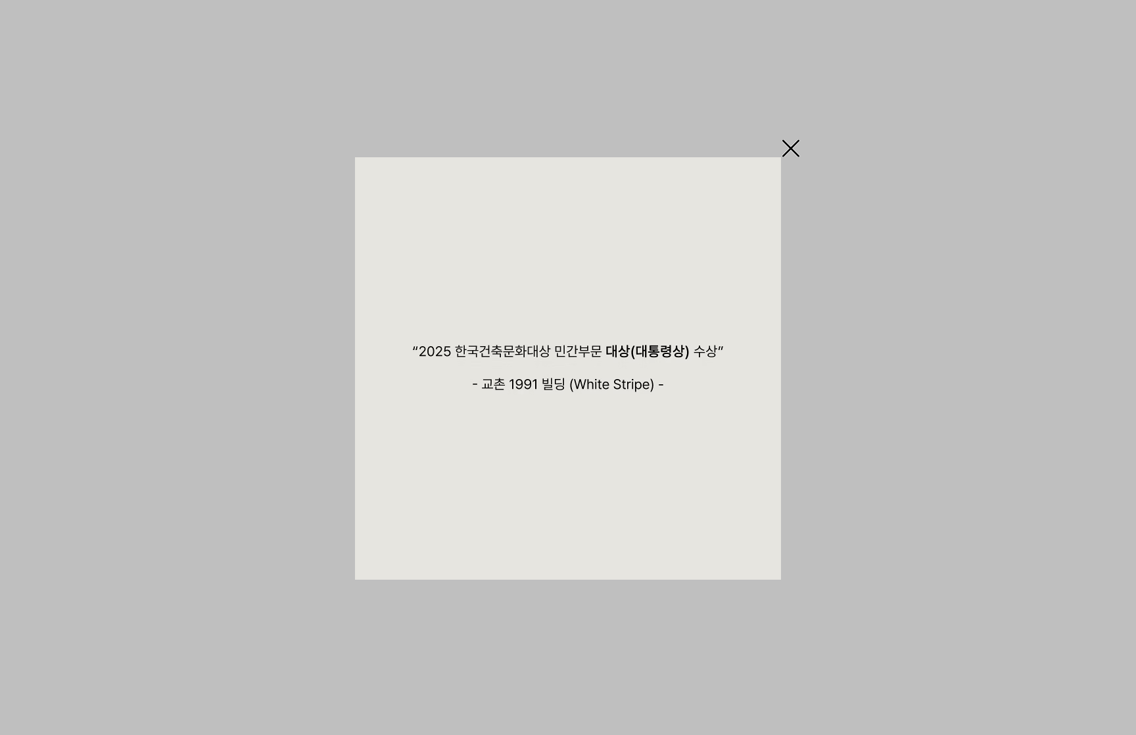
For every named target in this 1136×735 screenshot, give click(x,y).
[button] (791, 148)
